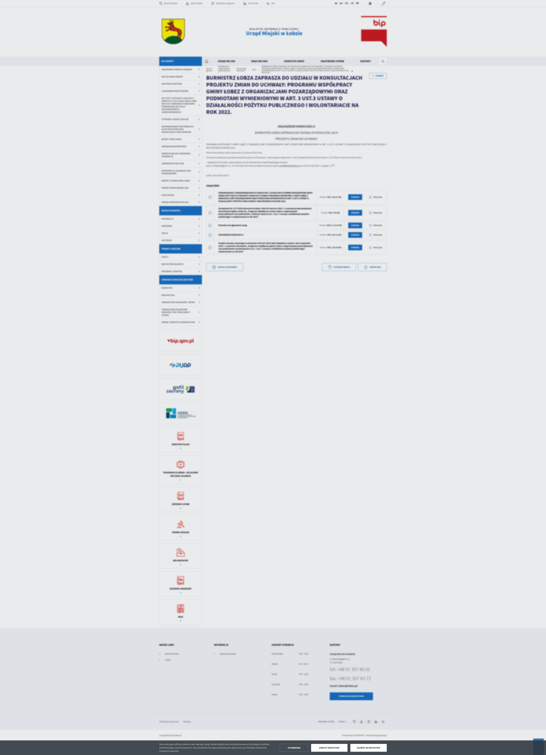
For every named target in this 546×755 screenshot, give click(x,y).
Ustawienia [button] (294, 747)
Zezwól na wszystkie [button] (368, 747)
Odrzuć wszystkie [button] (329, 747)
